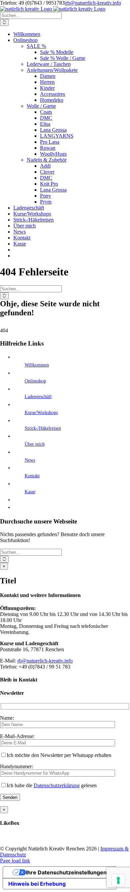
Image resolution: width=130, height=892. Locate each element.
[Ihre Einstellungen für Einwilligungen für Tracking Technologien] (118, 880)
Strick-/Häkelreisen (43, 428)
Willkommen (37, 365)
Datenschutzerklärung (57, 785)
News (30, 460)
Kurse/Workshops (41, 412)
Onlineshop (35, 380)
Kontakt (32, 475)
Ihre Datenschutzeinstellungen (66, 872)
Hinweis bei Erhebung (37, 883)
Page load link (15, 860)
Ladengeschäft (38, 396)
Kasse (30, 491)
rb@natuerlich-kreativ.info (93, 3)
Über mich (35, 444)
